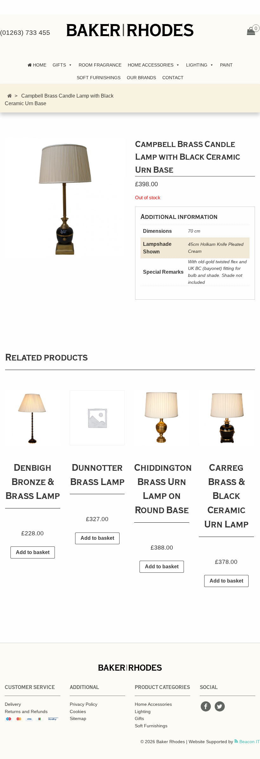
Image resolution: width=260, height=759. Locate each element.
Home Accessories (150, 64)
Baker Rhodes (130, 30)
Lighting (196, 64)
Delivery (13, 704)
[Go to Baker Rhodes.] (9, 96)
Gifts (59, 64)
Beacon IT (249, 741)
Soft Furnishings (98, 77)
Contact (173, 77)
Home (39, 64)
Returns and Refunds (26, 711)
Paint (226, 64)
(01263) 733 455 (25, 32)
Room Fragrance (100, 64)
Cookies (78, 711)
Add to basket (32, 552)
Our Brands (141, 77)
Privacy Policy (83, 704)
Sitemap (78, 718)
